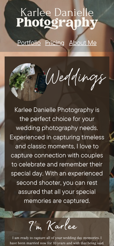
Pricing (54, 42)
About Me (82, 42)
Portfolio (29, 42)
